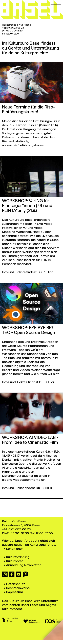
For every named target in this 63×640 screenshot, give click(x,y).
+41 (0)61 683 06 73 (13, 28)
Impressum (14, 592)
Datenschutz (15, 584)
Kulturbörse (14, 561)
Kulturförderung (18, 557)
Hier (50, 272)
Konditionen (15, 548)
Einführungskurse (31, 145)
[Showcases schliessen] (7, 7)
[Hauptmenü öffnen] (56, 3)
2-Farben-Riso (23, 125)
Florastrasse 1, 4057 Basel (16, 25)
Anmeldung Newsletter (23, 565)
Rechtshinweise (18, 588)
